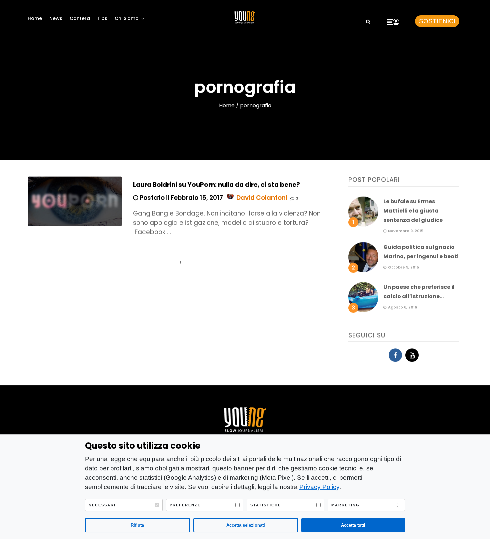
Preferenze (185, 505)
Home (35, 18)
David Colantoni (261, 197)
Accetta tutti (353, 525)
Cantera (80, 18)
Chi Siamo (127, 18)
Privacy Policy (319, 486)
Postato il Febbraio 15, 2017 (180, 197)
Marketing (345, 505)
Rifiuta (137, 525)
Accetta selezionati (245, 525)
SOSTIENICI (437, 21)
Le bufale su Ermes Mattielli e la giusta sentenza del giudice (413, 211)
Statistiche (265, 505)
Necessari (102, 505)
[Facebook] (395, 355)
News (55, 18)
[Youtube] (412, 355)
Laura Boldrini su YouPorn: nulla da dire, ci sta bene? (216, 184)
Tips (102, 18)
